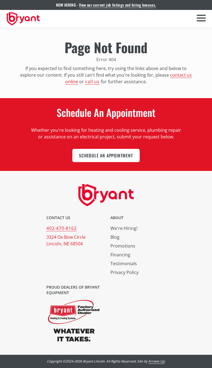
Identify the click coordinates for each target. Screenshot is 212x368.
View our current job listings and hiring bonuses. (117, 5)
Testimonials (123, 263)
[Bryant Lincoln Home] (23, 18)
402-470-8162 (61, 228)
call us (92, 82)
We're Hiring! (123, 228)
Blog (115, 237)
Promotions (122, 246)
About (116, 217)
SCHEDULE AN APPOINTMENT (106, 155)
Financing (120, 255)
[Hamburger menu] (201, 19)
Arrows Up (156, 361)
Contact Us (58, 217)
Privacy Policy (124, 272)
